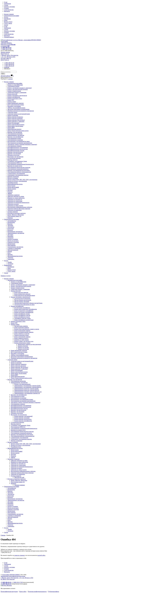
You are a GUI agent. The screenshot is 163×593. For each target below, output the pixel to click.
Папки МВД (11, 127)
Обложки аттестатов (13, 155)
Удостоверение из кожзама (15, 140)
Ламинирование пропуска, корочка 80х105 (26, 390)
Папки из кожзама (12, 115)
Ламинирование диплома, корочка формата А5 (28, 391)
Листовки (10, 234)
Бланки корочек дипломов (22, 417)
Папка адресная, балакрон (15, 118)
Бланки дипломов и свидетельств (17, 95)
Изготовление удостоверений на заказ (18, 141)
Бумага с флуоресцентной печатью (17, 89)
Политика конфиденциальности (37, 591)
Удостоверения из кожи (14, 138)
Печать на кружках (13, 240)
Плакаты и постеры (13, 242)
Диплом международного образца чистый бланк (28, 303)
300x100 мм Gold (19, 477)
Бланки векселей (12, 94)
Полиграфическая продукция (9, 591)
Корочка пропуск (12, 159)
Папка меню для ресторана (15, 126)
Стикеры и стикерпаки (14, 248)
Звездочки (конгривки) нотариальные (18, 109)
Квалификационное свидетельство (17, 149)
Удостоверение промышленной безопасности (20, 164)
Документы (10, 227)
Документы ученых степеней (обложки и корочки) (22, 144)
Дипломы (10, 225)
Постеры (10, 190)
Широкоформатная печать (15, 184)
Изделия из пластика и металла (16, 213)
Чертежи (9, 254)
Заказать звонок (5, 52)
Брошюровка (11, 222)
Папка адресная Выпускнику (15, 124)
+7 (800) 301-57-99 (6, 49)
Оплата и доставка (9, 6)
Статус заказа (8, 23)
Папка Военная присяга (14, 129)
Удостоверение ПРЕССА (14, 162)
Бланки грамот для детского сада (23, 341)
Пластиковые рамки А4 (14, 216)
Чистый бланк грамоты (21, 326)
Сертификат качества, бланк (22, 318)
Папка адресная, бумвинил (15, 117)
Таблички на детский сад (14, 199)
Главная (3, 535)
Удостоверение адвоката (14, 146)
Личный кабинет (9, 37)
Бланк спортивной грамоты (22, 336)
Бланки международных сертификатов (25, 309)
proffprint (6, 67)
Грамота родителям (23, 349)
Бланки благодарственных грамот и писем (26, 329)
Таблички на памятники (14, 210)
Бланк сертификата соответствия (23, 320)
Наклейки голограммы (14, 106)
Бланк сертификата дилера (22, 314)
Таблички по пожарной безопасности (18, 202)
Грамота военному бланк (21, 335)
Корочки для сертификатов (15, 137)
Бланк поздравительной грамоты (23, 332)
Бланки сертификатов (13, 97)
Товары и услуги (5, 275)
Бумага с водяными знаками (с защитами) (19, 88)
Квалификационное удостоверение (17, 147)
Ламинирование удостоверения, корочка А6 (27, 393)
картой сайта (41, 555)
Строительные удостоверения (16, 173)
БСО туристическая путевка (15, 104)
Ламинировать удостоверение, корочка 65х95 (27, 385)
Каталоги (10, 230)
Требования (7, 3)
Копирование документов (14, 231)
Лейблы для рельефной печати (16, 107)
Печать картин (11, 188)
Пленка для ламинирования (22, 384)
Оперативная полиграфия (11, 15)
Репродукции (11, 185)
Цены (5, 20)
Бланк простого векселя (21, 292)
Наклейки (10, 236)
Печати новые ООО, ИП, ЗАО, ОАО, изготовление (22, 179)
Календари (10, 228)
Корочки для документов (14, 132)
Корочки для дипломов (14, 153)
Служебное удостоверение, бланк (17, 161)
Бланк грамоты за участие (21, 333)
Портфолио (7, 18)
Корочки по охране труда (14, 166)
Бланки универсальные (14, 91)
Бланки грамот (11, 101)
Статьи (6, 5)
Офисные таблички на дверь (15, 196)
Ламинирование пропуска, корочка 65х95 (26, 388)
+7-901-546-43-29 (9, 62)
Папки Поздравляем (13, 123)
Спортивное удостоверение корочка (17, 175)
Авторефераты (11, 221)
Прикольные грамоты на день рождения (29, 344)
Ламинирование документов (15, 135)
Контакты (7, 11)
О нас (5, 2)
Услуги (6, 17)
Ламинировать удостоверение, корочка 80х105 (27, 387)
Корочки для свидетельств (15, 152)
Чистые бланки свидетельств (22, 300)
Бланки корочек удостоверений (23, 416)
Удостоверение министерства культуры (18, 167)
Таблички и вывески (13, 195)
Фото (9, 253)
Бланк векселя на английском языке (24, 295)
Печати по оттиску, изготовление (17, 181)
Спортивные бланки (13, 86)
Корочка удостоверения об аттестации (18, 170)
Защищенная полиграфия (14, 83)
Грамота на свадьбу (23, 347)
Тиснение (10, 263)
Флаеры (9, 251)
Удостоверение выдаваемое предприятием (19, 143)
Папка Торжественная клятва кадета (18, 130)
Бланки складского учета (14, 98)
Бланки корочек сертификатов (23, 421)
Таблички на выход (13, 204)
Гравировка (10, 259)
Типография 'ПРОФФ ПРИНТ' (11, 574)
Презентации (11, 244)
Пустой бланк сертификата (22, 307)
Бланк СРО (10, 100)
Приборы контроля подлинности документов (20, 111)
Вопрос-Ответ (8, 22)
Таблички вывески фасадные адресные (18, 208)
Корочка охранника (13, 176)
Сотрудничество (9, 9)
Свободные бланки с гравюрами (16, 92)
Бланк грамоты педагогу (21, 338)
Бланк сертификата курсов (22, 317)
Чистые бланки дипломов (21, 301)
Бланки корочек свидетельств (22, 419)
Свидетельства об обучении (22, 298)
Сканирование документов (15, 247)
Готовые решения (12, 211)
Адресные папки (12, 112)
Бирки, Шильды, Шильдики (15, 214)
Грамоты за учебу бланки (21, 339)
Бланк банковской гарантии (15, 103)
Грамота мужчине (23, 346)
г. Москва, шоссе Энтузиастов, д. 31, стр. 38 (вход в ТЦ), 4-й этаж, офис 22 (9, 57)
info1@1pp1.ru (5, 53)
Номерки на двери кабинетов (16, 198)
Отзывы (6, 8)
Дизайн (9, 262)
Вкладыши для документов (15, 156)
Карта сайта (22, 591)
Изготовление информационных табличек (19, 207)
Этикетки (10, 257)
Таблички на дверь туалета (15, 205)
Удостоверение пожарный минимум (17, 169)
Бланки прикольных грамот (22, 343)
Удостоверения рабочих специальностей (19, 172)
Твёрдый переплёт (12, 250)
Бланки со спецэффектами (15, 85)
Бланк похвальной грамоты (22, 330)
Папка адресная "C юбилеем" (16, 121)
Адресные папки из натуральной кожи (18, 114)
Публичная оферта (53, 591)
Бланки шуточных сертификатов (23, 312)
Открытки (10, 237)
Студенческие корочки (14, 158)
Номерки (10, 218)
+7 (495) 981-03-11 (6, 584)
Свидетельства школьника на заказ (24, 304)
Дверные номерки (19, 485)
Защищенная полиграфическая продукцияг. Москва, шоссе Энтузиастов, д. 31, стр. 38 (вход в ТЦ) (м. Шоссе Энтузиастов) (17, 578)
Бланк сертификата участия (22, 315)
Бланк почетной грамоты (21, 327)
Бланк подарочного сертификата (23, 310)
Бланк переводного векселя (22, 294)
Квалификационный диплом (15, 150)
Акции (6, 25)
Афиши (9, 193)
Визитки (9, 224)
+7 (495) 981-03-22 (6, 47)
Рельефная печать (12, 182)
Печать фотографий (13, 187)
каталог (10, 79)
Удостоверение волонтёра (14, 133)
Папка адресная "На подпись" (16, 120)
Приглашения (11, 245)
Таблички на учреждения (14, 201)
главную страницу (19, 555)
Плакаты (10, 192)
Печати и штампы (12, 178)
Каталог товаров (9, 14)
